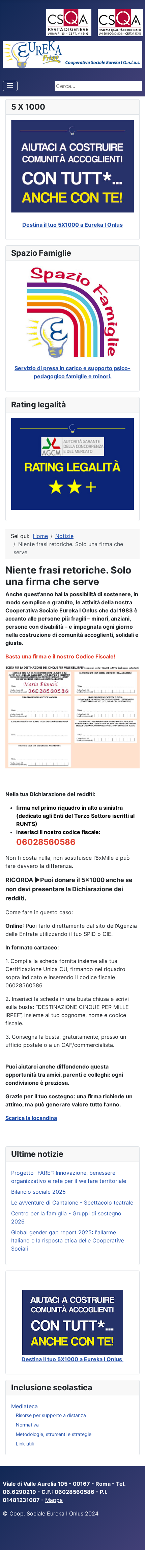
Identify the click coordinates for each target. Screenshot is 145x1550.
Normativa (27, 1425)
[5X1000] (72, 1322)
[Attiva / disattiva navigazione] (10, 86)
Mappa (54, 1500)
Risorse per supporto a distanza (51, 1415)
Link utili (25, 1443)
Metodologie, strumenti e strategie (53, 1434)
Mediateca (24, 1406)
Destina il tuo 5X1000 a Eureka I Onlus (72, 224)
